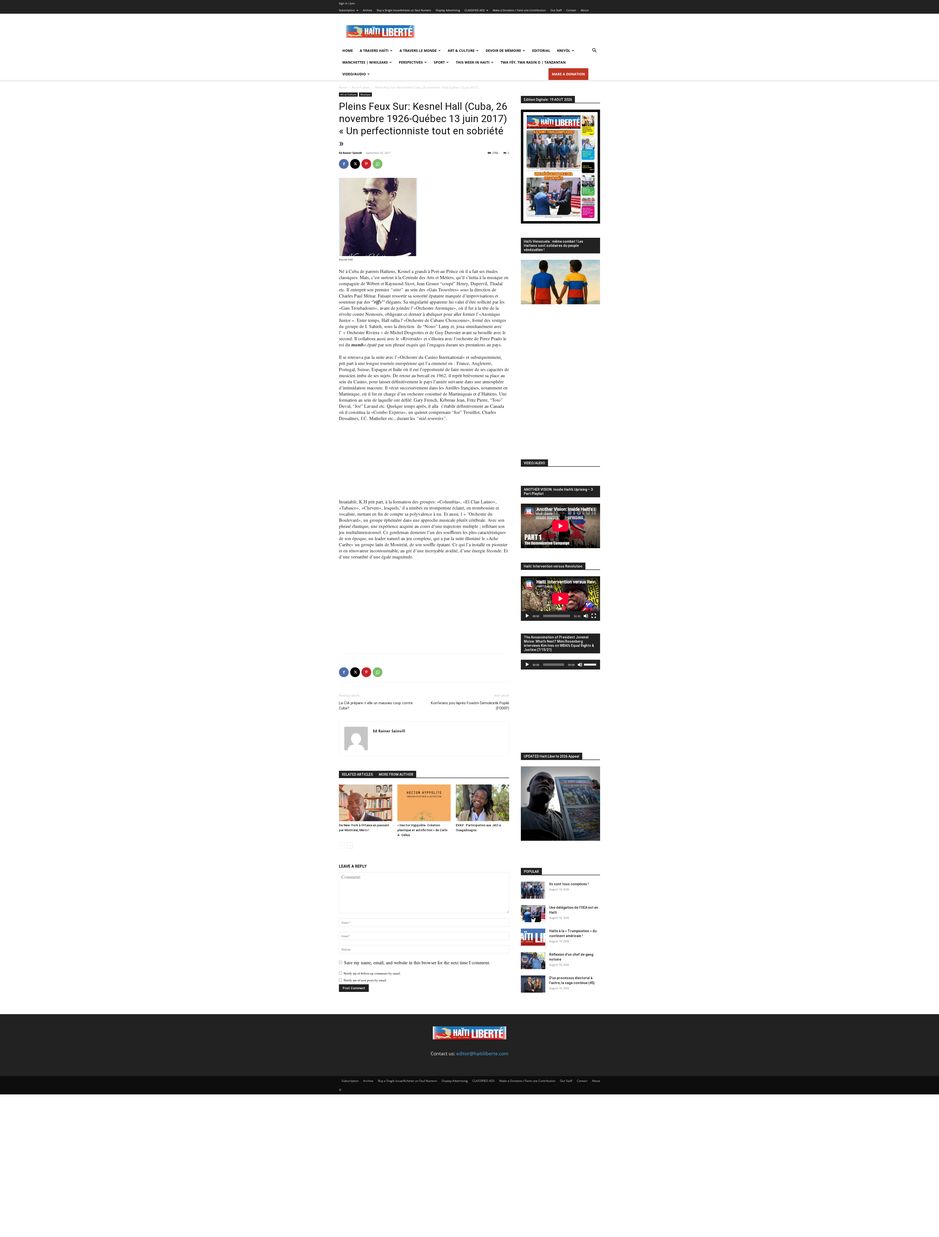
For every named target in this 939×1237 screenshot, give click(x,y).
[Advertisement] (511, 32)
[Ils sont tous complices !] (533, 890)
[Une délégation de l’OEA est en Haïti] (533, 913)
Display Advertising (448, 10)
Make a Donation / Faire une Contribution (519, 10)
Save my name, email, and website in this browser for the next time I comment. (417, 962)
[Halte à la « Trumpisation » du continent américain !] (533, 937)
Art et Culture (361, 87)
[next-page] (350, 845)
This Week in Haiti (473, 62)
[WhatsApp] (377, 164)
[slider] (591, 664)
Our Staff (556, 10)
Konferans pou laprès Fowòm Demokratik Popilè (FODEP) (470, 705)
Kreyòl (563, 50)
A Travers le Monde (418, 50)
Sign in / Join (347, 3)
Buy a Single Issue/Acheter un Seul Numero (404, 10)
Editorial (541, 50)
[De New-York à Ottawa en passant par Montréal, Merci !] (365, 802)
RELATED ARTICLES (357, 774)
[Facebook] (344, 164)
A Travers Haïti (374, 50)
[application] (560, 598)
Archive (367, 10)
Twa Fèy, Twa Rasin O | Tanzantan (533, 62)
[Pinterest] (366, 164)
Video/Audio (354, 74)
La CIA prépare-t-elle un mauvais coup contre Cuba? (376, 705)
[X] (355, 164)
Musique (365, 94)
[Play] (527, 615)
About (585, 10)
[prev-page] (342, 845)
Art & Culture (461, 50)
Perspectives (411, 62)
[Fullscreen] (593, 615)
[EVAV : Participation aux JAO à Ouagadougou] (482, 802)
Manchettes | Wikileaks (365, 62)
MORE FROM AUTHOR (396, 774)
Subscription (347, 10)
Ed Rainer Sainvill (350, 153)
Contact (571, 10)
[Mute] (585, 615)
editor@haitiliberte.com (482, 1053)
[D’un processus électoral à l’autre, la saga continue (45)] (533, 984)
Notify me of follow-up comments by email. (372, 973)
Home (347, 50)
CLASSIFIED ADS (475, 10)
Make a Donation (568, 74)
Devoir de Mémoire (503, 50)
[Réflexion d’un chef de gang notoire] (533, 960)
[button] (594, 50)
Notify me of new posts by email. (365, 980)
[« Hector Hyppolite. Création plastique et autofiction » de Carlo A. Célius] (424, 802)
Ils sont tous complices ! (569, 884)
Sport (439, 62)
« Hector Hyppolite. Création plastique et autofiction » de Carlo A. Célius (422, 830)
